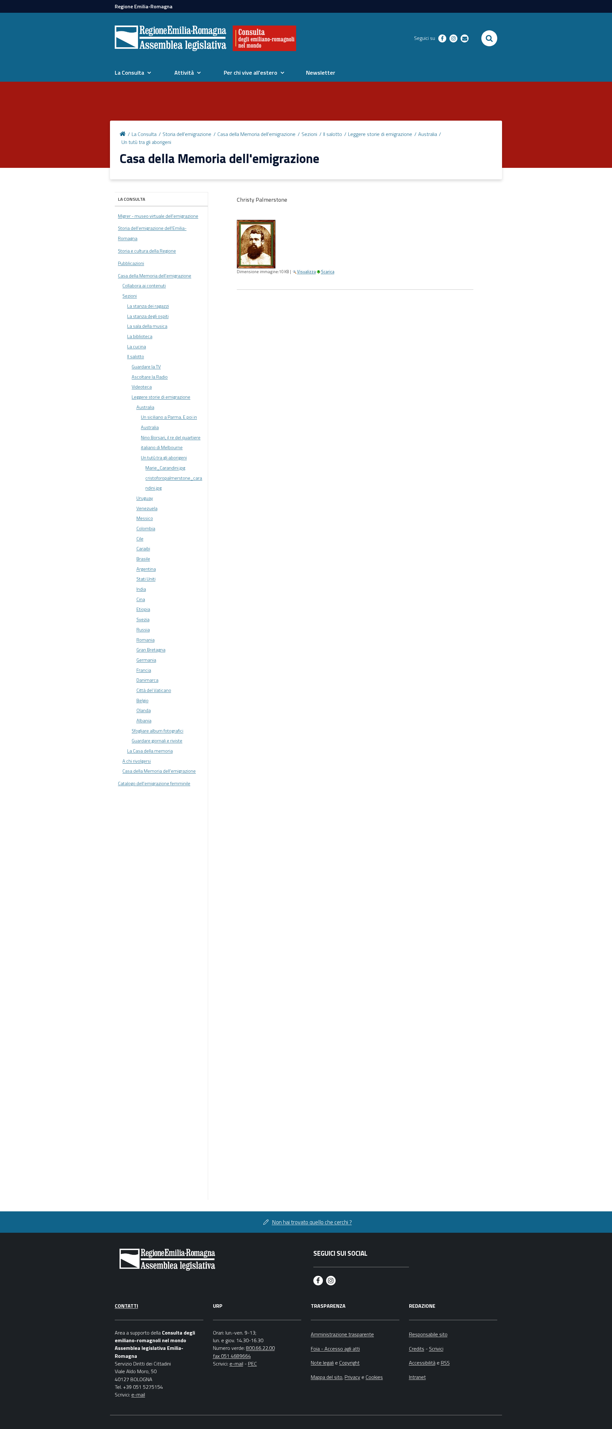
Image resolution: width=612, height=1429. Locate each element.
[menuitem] (133, 73)
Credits (416, 1348)
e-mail (138, 1394)
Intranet (417, 1377)
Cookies (374, 1377)
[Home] (124, 133)
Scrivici (436, 1348)
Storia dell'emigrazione (187, 134)
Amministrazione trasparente (342, 1334)
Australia (427, 134)
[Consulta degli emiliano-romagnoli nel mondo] (264, 38)
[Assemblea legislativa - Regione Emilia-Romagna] (170, 38)
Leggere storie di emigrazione (380, 134)
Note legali (322, 1362)
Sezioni (309, 134)
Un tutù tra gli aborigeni (146, 142)
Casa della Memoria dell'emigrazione (256, 134)
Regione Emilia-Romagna (143, 6)
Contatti (126, 1306)
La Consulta (144, 134)
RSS (445, 1362)
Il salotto (332, 134)
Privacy (352, 1377)
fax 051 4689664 (232, 1356)
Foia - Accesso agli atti (335, 1348)
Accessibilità (422, 1362)
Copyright (349, 1362)
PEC (252, 1363)
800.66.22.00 (260, 1348)
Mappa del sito (326, 1377)
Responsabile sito (428, 1334)
